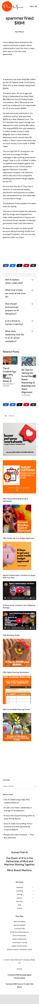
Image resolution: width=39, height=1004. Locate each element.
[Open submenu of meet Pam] (32, 901)
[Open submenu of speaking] (32, 887)
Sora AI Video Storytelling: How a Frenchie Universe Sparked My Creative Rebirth (18, 826)
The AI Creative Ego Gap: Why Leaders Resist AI (9, 375)
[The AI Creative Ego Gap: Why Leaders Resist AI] (10, 360)
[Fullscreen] (34, 598)
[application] (19, 590)
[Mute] (31, 598)
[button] (4, 376)
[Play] (5, 598)
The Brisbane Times (11, 203)
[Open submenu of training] (32, 894)
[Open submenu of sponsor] (32, 897)
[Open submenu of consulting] (32, 891)
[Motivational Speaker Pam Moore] (13, 2)
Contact (19, 969)
